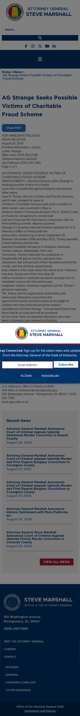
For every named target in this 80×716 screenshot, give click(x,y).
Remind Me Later (50, 375)
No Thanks (26, 375)
